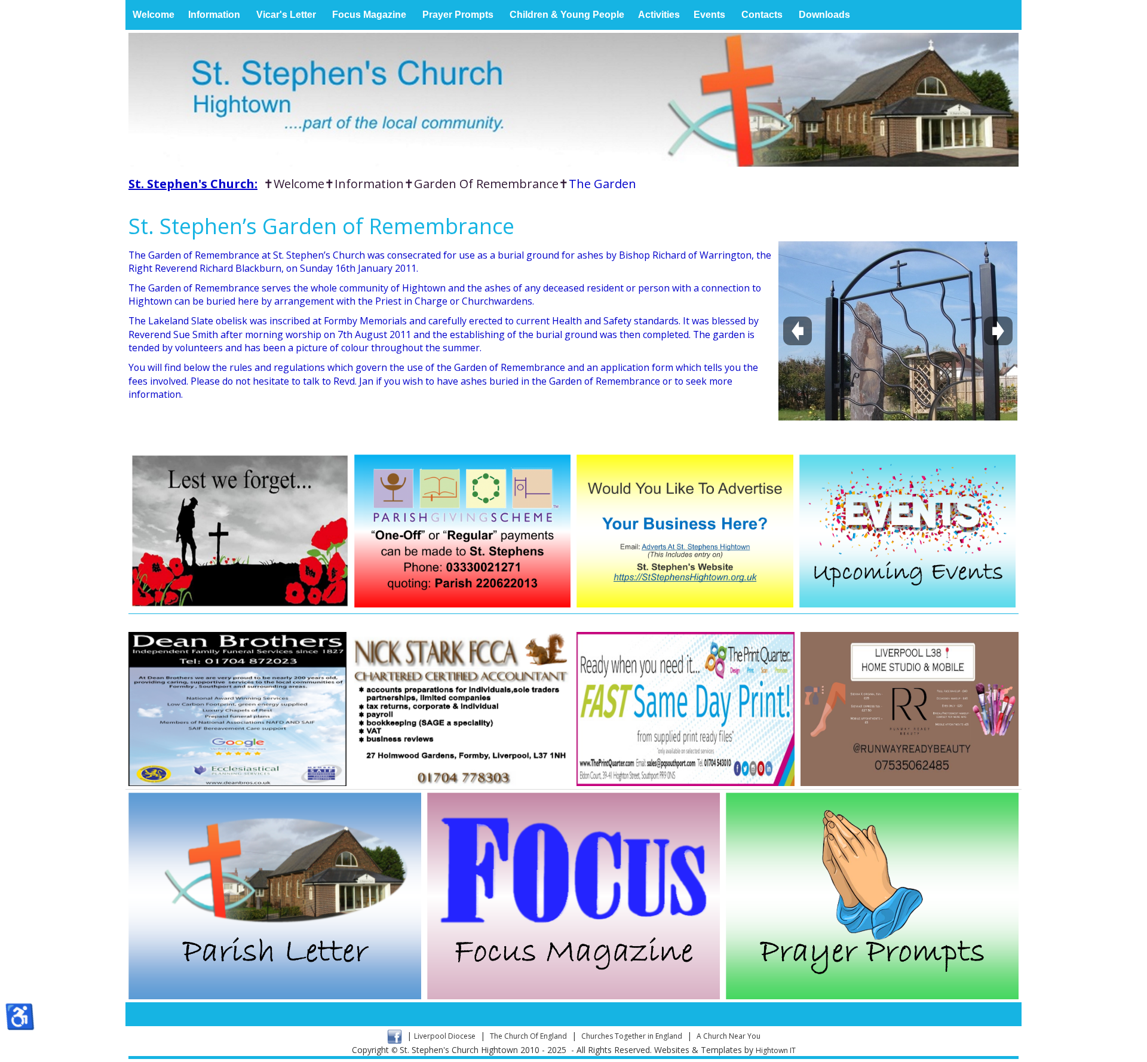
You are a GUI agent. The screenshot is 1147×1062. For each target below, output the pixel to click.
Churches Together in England (631, 1036)
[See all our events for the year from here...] (907, 531)
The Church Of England (528, 1036)
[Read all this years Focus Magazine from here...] (573, 896)
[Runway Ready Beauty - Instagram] (910, 709)
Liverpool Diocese (445, 1036)
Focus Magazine (369, 15)
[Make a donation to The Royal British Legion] (239, 531)
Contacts (762, 15)
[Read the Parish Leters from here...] (274, 896)
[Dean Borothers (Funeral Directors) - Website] (237, 709)
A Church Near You (728, 1036)
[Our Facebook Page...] (394, 1036)
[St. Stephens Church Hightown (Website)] (573, 100)
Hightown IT (776, 1050)
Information (214, 15)
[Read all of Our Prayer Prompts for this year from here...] (872, 896)
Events (709, 15)
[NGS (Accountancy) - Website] (461, 709)
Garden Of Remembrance (486, 184)
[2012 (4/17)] (897, 330)
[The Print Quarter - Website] (685, 709)
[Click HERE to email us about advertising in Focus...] (684, 531)
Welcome (153, 15)
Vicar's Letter (286, 15)
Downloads (824, 15)
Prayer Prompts (457, 15)
